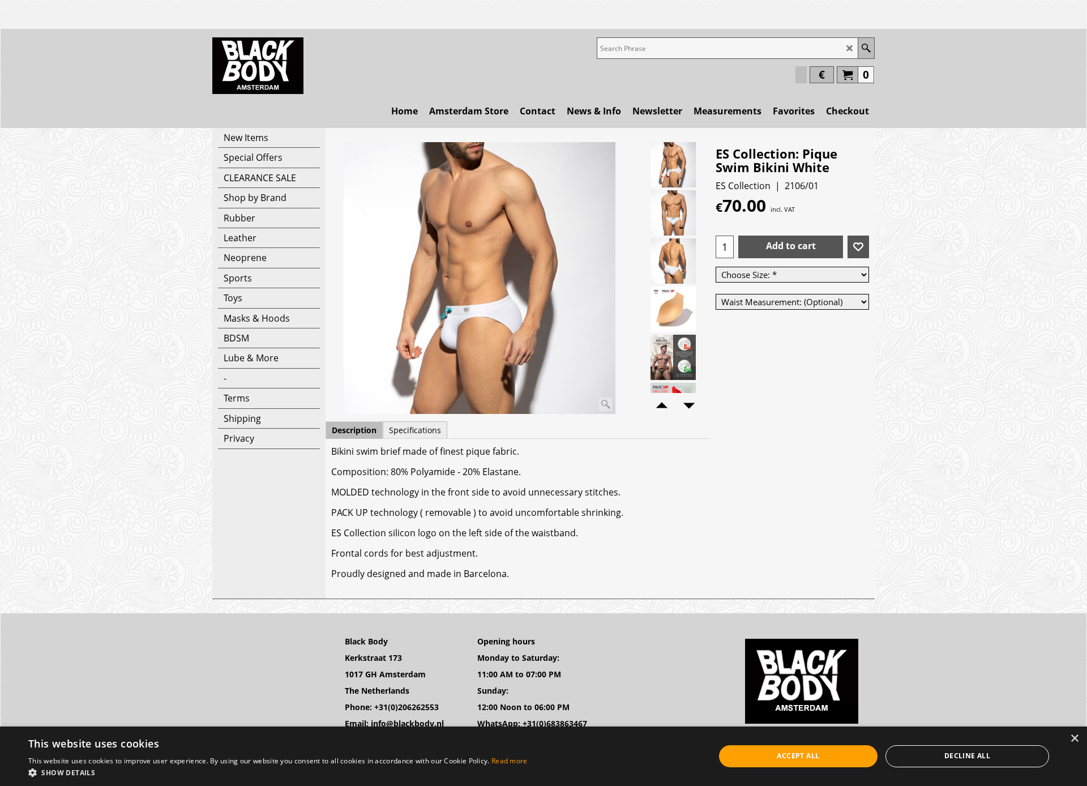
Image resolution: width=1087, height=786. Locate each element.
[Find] (866, 48)
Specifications (415, 430)
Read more (509, 761)
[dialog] (543, 756)
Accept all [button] (798, 756)
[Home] (257, 65)
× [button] (1074, 738)
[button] (278, 772)
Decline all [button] (967, 756)
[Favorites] (858, 247)
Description (354, 430)
